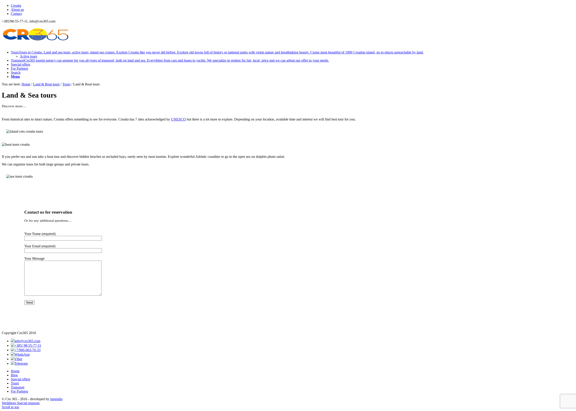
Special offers (20, 379)
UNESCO (178, 119)
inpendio (56, 399)
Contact (16, 14)
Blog (14, 375)
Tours (66, 84)
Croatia (16, 5)
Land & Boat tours (46, 84)
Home (26, 84)
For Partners (19, 391)
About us (17, 9)
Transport (17, 387)
